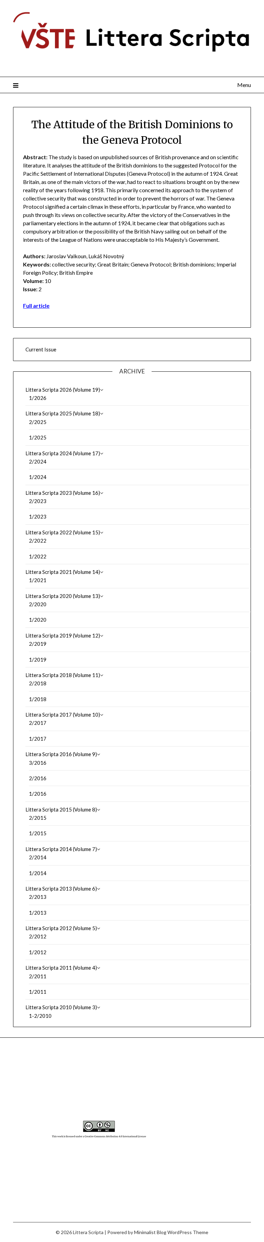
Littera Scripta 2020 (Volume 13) (62, 596)
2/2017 (37, 723)
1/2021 (37, 580)
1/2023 (37, 516)
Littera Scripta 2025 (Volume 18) (62, 413)
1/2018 (37, 699)
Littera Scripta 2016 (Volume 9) (61, 754)
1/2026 (37, 398)
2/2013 (37, 897)
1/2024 (37, 477)
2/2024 (37, 461)
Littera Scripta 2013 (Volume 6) (61, 888)
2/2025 (37, 422)
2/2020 (37, 604)
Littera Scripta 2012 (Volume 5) (61, 928)
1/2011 (37, 992)
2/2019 (37, 644)
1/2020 (37, 620)
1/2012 (37, 952)
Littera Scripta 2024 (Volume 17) (62, 453)
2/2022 (37, 540)
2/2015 (37, 818)
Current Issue (40, 349)
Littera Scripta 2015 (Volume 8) (61, 809)
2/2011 (37, 976)
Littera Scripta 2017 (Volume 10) (62, 714)
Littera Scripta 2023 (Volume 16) (62, 493)
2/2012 (37, 936)
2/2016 (37, 778)
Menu (244, 84)
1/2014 (37, 873)
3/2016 (37, 763)
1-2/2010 (40, 1016)
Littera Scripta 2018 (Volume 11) (62, 675)
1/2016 (37, 794)
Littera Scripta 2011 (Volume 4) (61, 968)
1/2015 (37, 833)
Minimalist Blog (150, 1232)
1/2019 (37, 659)
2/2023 (37, 501)
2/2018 (37, 683)
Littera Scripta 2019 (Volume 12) (62, 635)
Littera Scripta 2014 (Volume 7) (61, 849)
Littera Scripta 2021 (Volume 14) (62, 572)
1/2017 (37, 739)
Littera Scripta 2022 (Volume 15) (62, 532)
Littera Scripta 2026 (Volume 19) (62, 389)
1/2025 (37, 437)
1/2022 (37, 556)
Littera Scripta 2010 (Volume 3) (61, 1007)
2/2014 (37, 857)
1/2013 (37, 912)
